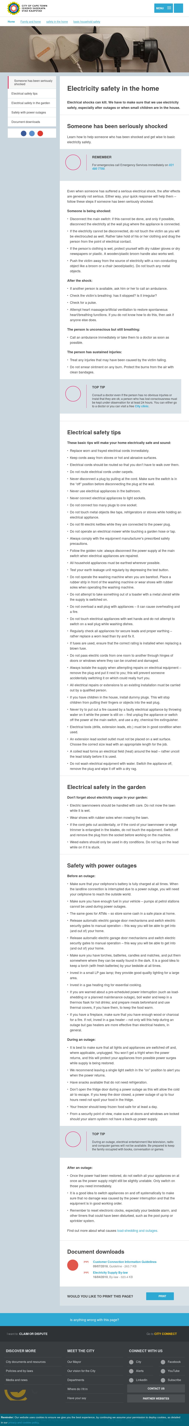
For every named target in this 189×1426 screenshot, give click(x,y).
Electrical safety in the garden (30, 103)
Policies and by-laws (19, 1371)
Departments (75, 1380)
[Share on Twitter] (32, 133)
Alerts (139, 1371)
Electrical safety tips (24, 93)
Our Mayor (74, 1362)
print (162, 1296)
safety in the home (57, 21)
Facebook (174, 1362)
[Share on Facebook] (23, 133)
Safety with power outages (28, 112)
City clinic (142, 406)
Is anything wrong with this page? (94, 1319)
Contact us (156, 1388)
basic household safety (86, 21)
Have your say (76, 1398)
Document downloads (25, 122)
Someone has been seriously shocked (33, 82)
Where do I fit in (77, 1389)
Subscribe (174, 1380)
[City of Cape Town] (27, 8)
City (138, 1362)
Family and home (30, 21)
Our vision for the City (81, 1371)
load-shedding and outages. (137, 1230)
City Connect (166, 1334)
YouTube (173, 1371)
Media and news (17, 1380)
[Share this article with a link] (40, 133)
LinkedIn (141, 1380)
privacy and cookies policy (23, 1422)
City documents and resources (26, 1362)
